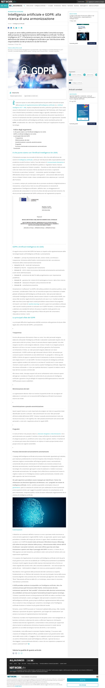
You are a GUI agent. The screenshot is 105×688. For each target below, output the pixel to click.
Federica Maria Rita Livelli (15, 48)
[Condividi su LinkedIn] (11, 28)
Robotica (64, 5)
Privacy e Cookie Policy (32, 663)
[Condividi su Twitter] (14, 28)
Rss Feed (24, 663)
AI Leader (50, 5)
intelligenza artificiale (26, 160)
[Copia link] (19, 28)
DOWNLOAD (91, 43)
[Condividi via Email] (16, 28)
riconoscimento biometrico (55, 162)
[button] (4, 5)
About (11, 663)
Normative (70, 5)
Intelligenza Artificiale (18, 23)
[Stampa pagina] (21, 28)
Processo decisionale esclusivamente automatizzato (31, 146)
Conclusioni (16, 148)
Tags (19, 663)
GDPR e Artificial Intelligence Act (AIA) (24, 134)
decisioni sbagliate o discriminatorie (49, 434)
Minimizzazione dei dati (22, 140)
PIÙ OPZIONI (82, 685)
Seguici (29, 660)
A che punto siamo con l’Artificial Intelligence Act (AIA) (29, 132)
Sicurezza (76, 5)
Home (9, 23)
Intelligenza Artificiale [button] (40, 5)
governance (16, 487)
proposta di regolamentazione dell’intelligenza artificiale (37, 105)
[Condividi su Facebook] (8, 28)
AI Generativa (57, 5)
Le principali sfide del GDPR (21, 136)
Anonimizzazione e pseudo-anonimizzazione (28, 142)
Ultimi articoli (29, 5)
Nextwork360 (13, 670)
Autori (15, 663)
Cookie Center (63, 663)
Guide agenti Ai (84, 5)
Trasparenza (19, 138)
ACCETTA (82, 680)
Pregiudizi (18, 144)
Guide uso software (94, 5)
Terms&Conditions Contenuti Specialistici (49, 663)
